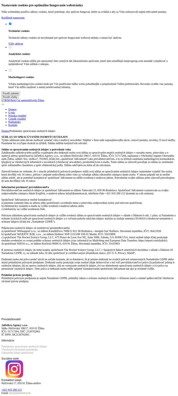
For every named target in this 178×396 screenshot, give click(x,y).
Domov (12, 109)
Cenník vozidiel (17, 118)
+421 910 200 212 (11, 389)
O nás (11, 112)
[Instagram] (14, 376)
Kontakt (12, 125)
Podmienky (14, 121)
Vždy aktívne (15, 43)
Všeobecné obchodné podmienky (19, 349)
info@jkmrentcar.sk (20, 392)
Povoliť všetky (10, 97)
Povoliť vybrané (11, 93)
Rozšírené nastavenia (13, 17)
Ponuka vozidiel (17, 115)
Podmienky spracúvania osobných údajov (24, 346)
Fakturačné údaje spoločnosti (17, 352)
